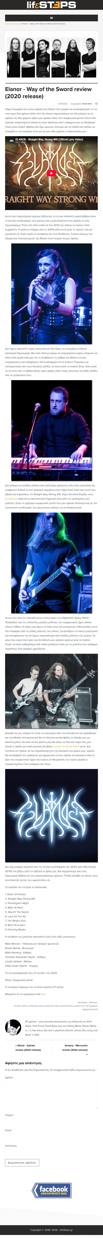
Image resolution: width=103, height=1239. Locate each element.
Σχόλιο (9, 1077)
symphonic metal (51, 1006)
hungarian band (36, 1006)
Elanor (25, 1006)
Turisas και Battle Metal (66, 746)
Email (8, 1130)
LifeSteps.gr (51, 5)
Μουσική (93, 1002)
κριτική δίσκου (66, 1006)
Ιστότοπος (11, 1145)
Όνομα (9, 1115)
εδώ (43, 994)
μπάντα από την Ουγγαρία (86, 1006)
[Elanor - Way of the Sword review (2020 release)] (51, 57)
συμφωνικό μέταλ (90, 1009)
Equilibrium (11, 498)
